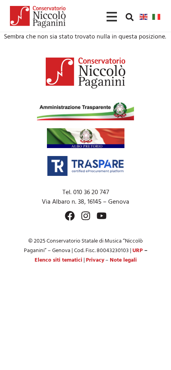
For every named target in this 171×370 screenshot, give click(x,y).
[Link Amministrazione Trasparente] (85, 110)
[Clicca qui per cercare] (130, 17)
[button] (130, 16)
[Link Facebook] (70, 216)
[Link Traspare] (85, 166)
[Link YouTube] (102, 216)
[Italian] (156, 17)
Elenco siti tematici (58, 260)
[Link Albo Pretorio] (85, 138)
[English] (144, 17)
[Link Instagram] (86, 216)
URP (137, 250)
